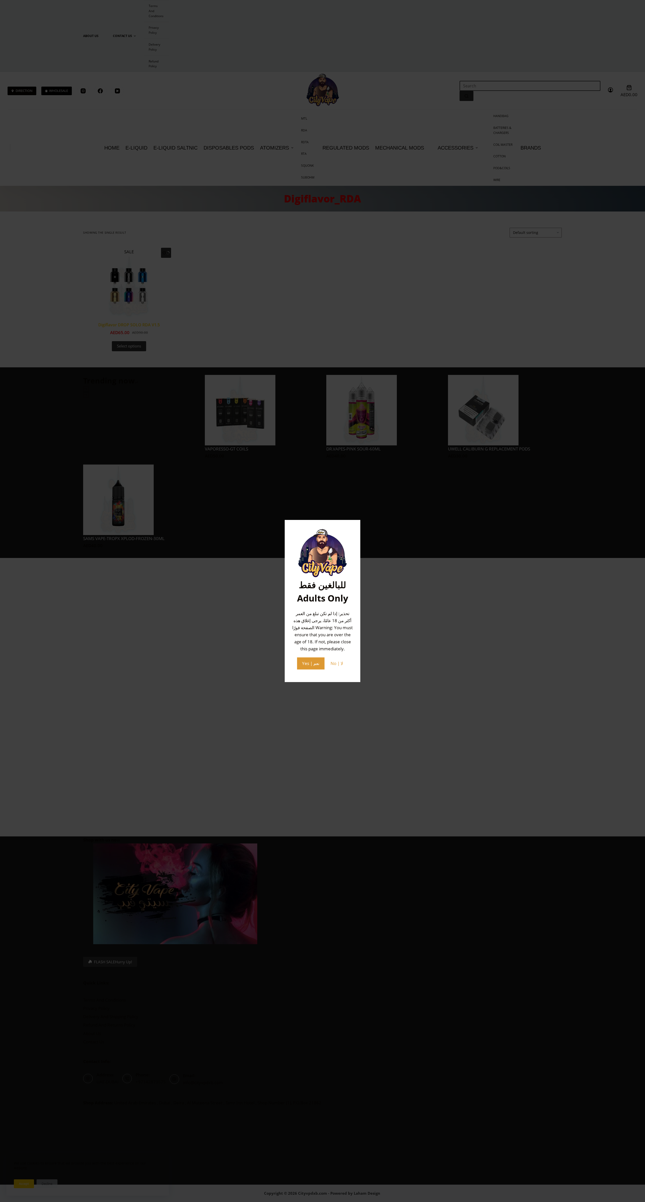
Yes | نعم (310, 663)
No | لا (337, 663)
